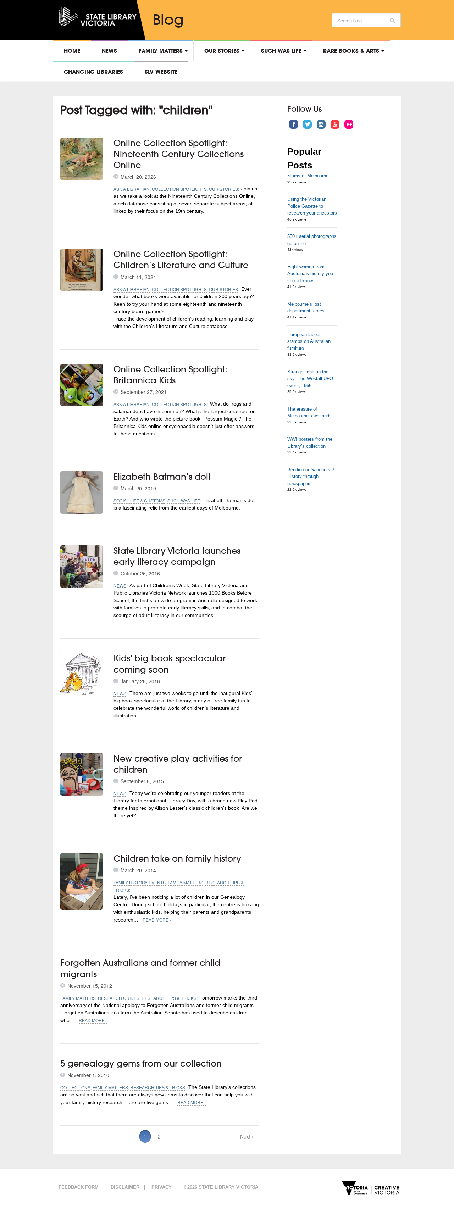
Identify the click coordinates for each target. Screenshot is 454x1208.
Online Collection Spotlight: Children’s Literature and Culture (181, 259)
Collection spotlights (179, 189)
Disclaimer (125, 1187)
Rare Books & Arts (351, 50)
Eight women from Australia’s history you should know (310, 273)
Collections (75, 1087)
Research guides (118, 998)
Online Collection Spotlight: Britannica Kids (170, 374)
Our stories (221, 50)
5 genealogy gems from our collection (141, 1063)
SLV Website (161, 71)
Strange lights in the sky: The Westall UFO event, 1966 (310, 378)
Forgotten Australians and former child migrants (140, 968)
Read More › (157, 920)
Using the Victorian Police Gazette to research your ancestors (312, 206)
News (109, 50)
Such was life (281, 50)
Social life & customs (139, 500)
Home (72, 50)
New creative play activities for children (178, 764)
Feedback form (79, 1187)
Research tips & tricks (169, 998)
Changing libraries (93, 71)
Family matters (161, 50)
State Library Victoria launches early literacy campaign (177, 556)
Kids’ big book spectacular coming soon (170, 663)
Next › (247, 1136)
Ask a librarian (132, 189)
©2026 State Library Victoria (221, 1187)
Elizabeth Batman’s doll (162, 476)
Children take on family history (177, 858)
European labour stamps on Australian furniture (309, 341)
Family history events (140, 882)
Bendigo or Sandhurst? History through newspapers (310, 476)
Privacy (161, 1187)
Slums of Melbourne (307, 175)
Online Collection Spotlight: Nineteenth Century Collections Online (179, 154)
